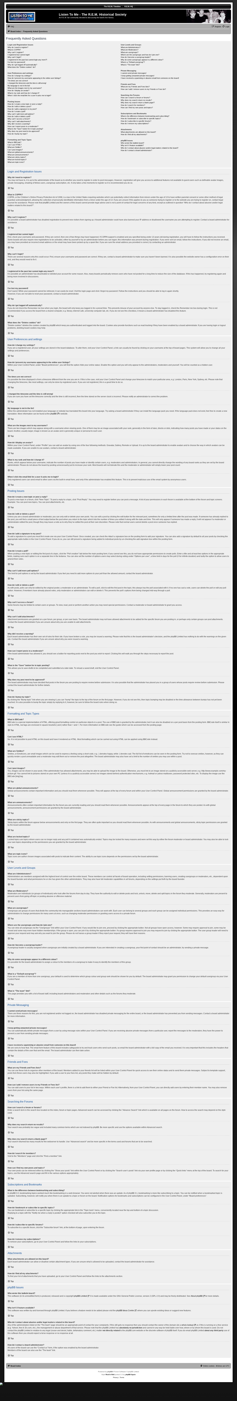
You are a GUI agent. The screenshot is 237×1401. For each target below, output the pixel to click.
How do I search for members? (133, 105)
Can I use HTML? (14, 145)
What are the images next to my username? (25, 88)
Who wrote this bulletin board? (132, 143)
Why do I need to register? (18, 47)
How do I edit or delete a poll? (19, 116)
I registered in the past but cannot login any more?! (27, 60)
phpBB (53, 414)
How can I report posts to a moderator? (23, 126)
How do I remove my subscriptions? (135, 123)
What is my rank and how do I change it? (23, 93)
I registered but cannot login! (19, 55)
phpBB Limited (80, 1296)
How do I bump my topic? (17, 134)
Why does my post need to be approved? (24, 131)
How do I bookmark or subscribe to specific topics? (141, 118)
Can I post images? (15, 150)
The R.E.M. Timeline (112, 6)
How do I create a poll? (16, 111)
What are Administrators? (130, 47)
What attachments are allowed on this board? (138, 132)
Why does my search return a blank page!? (138, 103)
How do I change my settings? (19, 76)
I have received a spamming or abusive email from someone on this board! (150, 78)
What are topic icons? (16, 162)
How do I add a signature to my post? (22, 109)
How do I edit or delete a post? (19, 106)
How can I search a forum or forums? (135, 98)
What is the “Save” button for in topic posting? (25, 129)
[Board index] (33, 16)
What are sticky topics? (17, 157)
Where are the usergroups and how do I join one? (140, 55)
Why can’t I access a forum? (19, 119)
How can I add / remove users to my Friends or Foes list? (143, 89)
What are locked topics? (17, 160)
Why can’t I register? (16, 52)
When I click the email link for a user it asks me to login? (29, 95)
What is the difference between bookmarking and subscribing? (145, 116)
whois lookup (187, 1325)
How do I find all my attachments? (134, 134)
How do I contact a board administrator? (136, 150)
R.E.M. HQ (128, 6)
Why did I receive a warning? (19, 124)
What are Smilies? (15, 147)
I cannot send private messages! (133, 73)
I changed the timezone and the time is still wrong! (27, 83)
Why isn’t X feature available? (132, 145)
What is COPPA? (14, 50)
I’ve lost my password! (16, 62)
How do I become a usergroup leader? (136, 57)
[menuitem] (11, 26)
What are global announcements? (21, 152)
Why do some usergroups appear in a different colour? (142, 60)
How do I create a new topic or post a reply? (25, 104)
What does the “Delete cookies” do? (22, 67)
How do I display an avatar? (18, 90)
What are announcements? (18, 155)
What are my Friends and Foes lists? (135, 87)
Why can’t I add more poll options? (21, 114)
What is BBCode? (14, 142)
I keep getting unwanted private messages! (137, 76)
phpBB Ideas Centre (125, 1310)
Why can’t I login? (14, 57)
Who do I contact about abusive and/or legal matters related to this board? (149, 148)
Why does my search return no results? (136, 100)
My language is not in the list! (19, 86)
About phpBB (196, 1296)
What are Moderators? (129, 50)
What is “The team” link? (130, 65)
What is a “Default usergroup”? (133, 62)
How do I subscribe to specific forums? (136, 121)
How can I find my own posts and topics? (137, 108)
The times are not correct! (18, 81)
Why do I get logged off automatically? (22, 65)
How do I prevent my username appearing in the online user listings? (34, 78)
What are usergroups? (129, 52)
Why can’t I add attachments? (19, 121)
